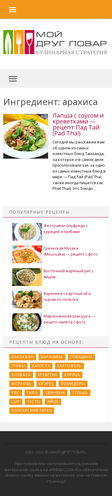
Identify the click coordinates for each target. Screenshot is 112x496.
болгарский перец (32, 410)
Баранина (52, 356)
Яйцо (53, 401)
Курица (72, 374)
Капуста (41, 365)
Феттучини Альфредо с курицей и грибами (66, 228)
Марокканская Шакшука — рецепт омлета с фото (69, 319)
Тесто (33, 401)
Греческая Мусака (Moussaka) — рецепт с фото (71, 251)
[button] (8, 9)
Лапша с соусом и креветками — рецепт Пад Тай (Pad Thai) (78, 124)
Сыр (16, 401)
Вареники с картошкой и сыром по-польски (67, 296)
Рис (16, 392)
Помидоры (73, 383)
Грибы (18, 365)
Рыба (32, 392)
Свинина (55, 392)
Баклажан (23, 356)
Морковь (22, 383)
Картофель (69, 365)
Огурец (46, 383)
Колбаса (21, 374)
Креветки (47, 374)
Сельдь (80, 392)
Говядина (81, 356)
